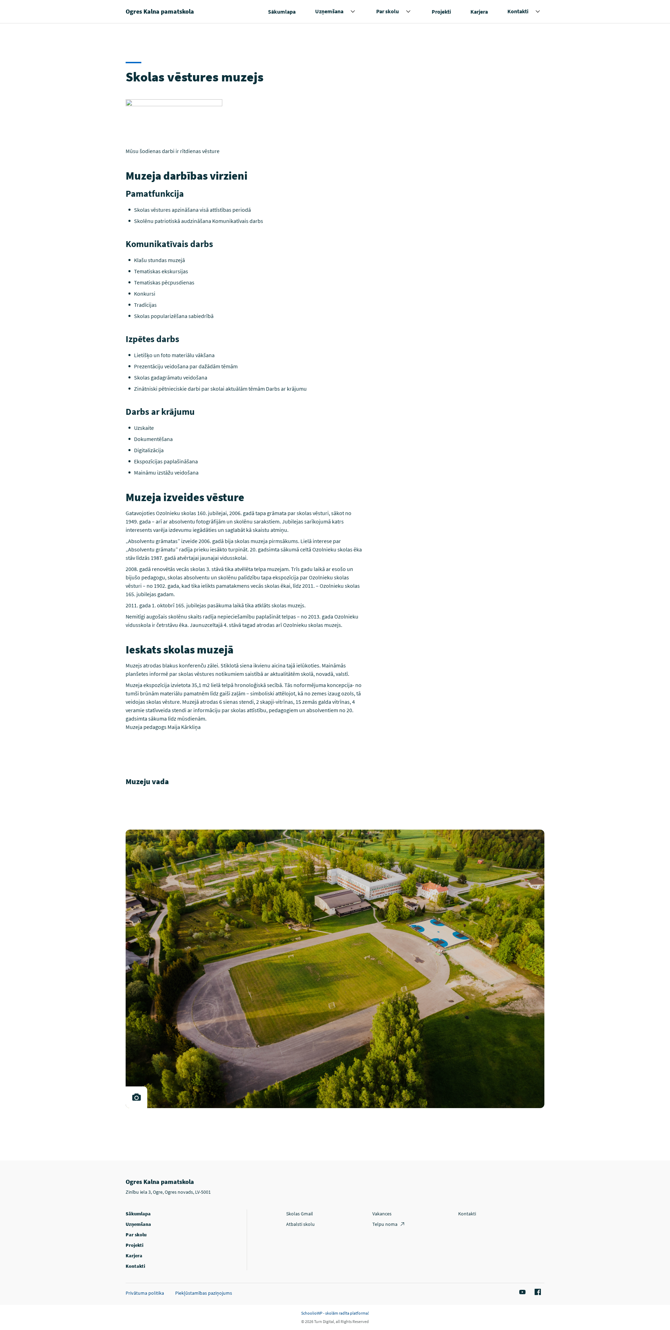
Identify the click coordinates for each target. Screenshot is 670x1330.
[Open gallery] (136, 1097)
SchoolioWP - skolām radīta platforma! (335, 1313)
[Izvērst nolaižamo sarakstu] (352, 11)
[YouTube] (521, 1292)
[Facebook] (536, 1292)
